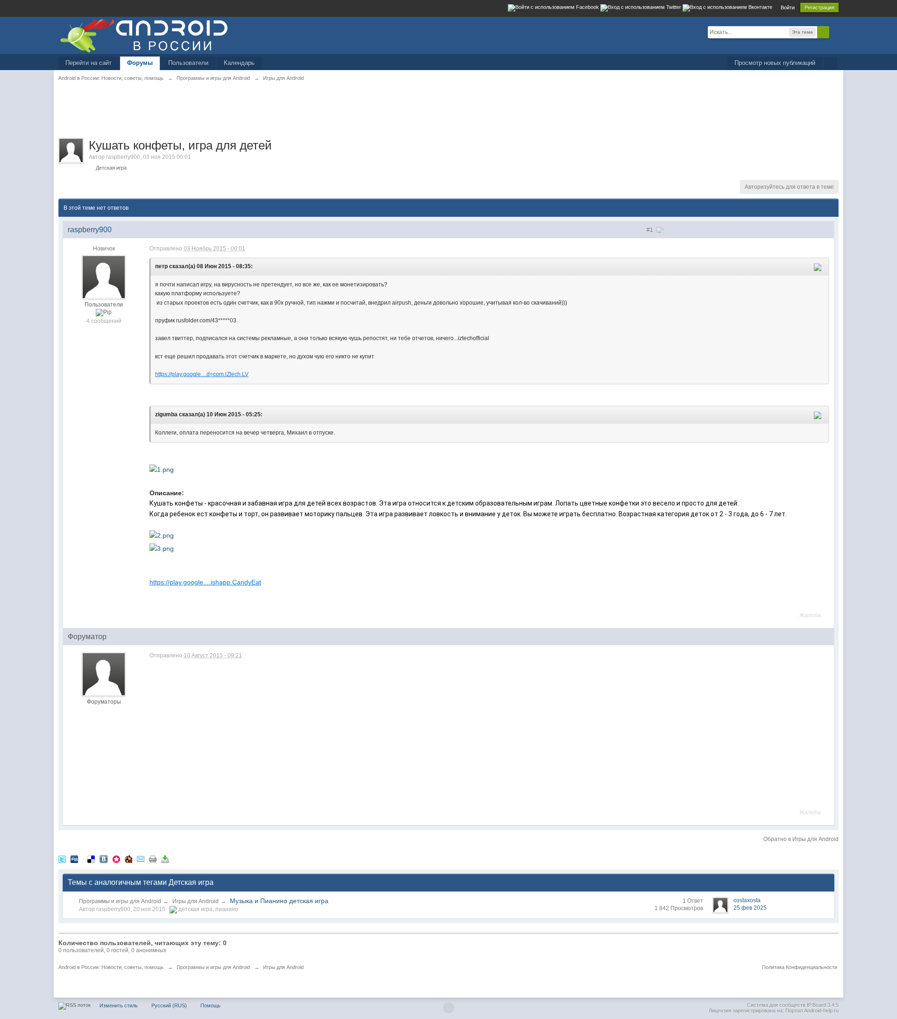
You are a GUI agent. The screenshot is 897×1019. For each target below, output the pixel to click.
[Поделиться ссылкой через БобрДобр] (128, 858)
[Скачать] (165, 858)
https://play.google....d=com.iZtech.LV (202, 374)
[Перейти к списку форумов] (143, 34)
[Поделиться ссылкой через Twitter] (62, 858)
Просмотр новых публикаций (774, 62)
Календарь (239, 62)
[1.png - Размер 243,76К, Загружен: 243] (162, 469)
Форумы (140, 62)
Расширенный (835, 32)
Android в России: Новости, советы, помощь (111, 967)
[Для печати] (153, 858)
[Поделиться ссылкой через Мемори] (116, 858)
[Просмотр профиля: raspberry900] (104, 276)
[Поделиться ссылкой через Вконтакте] (104, 858)
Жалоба (810, 615)
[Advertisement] (228, 115)
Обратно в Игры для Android (801, 839)
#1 (651, 230)
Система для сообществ (776, 1005)
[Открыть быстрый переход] (830, 63)
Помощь (210, 1005)
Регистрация (819, 7)
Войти (788, 7)
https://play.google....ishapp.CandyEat (205, 582)
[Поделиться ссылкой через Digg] (74, 858)
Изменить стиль (119, 1005)
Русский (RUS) (169, 1005)
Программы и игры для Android (120, 901)
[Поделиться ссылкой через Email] (140, 858)
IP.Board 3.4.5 (823, 1005)
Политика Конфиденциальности (799, 967)
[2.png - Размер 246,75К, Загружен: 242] (162, 535)
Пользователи (188, 62)
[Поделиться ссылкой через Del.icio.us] (91, 858)
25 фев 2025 (750, 908)
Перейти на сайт (88, 62)
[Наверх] (448, 1007)
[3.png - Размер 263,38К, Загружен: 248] (162, 548)
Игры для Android (195, 901)
